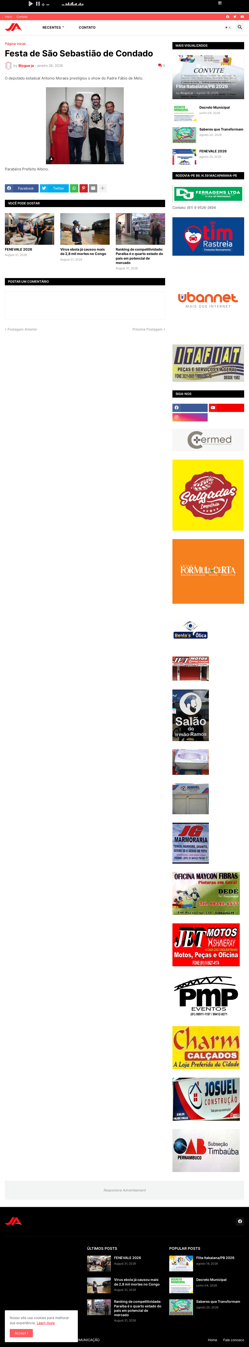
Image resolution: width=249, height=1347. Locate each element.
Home (212, 1340)
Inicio (8, 16)
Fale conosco (233, 1340)
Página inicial (15, 43)
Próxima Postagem (147, 329)
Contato (22, 16)
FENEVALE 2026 (18, 249)
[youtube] (242, 16)
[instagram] (190, 417)
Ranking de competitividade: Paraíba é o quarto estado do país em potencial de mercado (139, 256)
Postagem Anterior (22, 329)
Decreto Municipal (214, 107)
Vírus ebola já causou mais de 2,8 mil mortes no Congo (83, 251)
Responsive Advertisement (124, 1190)
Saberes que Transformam (221, 129)
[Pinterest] (84, 188)
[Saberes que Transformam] (184, 135)
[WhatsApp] (74, 188)
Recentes (52, 27)
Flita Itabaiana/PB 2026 (215, 1258)
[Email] (93, 188)
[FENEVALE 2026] (29, 229)
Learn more (46, 1323)
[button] (228, 27)
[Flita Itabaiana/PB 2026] (181, 1263)
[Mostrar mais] (102, 188)
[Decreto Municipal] (184, 113)
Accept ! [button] (21, 1333)
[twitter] (234, 16)
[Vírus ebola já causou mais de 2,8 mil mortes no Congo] (85, 229)
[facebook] (227, 16)
